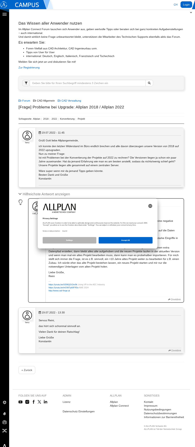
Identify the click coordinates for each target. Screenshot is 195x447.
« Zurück (27, 370)
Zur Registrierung (29, 67)
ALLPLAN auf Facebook (33, 402)
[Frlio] (4, 422)
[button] (175, 4)
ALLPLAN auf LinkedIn (45, 402)
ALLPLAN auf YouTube (20, 402)
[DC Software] (4, 430)
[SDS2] (4, 402)
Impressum (150, 405)
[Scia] (4, 413)
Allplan (114, 401)
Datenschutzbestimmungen (160, 413)
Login (186, 4)
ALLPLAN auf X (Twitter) (39, 402)
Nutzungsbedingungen (157, 409)
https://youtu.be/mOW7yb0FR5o (63, 287)
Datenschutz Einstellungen (79, 411)
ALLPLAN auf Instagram (27, 402)
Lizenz (66, 401)
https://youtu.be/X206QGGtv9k (63, 284)
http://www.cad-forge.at (59, 290)
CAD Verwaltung (71, 100)
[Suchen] (149, 83)
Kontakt (148, 401)
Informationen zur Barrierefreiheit (164, 417)
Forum (26, 100)
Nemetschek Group (172, 429)
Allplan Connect (119, 405)
